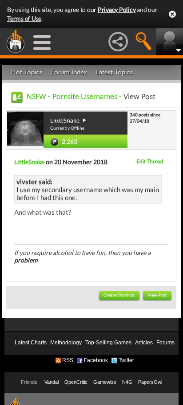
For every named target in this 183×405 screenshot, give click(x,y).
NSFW (36, 97)
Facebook (96, 360)
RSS (67, 360)
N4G (127, 382)
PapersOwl (150, 382)
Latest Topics (114, 72)
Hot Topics (26, 72)
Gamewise (104, 382)
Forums (165, 342)
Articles (144, 342)
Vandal (51, 382)
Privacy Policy (117, 9)
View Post (157, 295)
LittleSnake (29, 162)
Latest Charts (31, 342)
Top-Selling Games (108, 342)
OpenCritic (76, 382)
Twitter (126, 360)
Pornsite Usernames (84, 97)
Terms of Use (24, 18)
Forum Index (69, 72)
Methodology (66, 342)
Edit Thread (149, 161)
